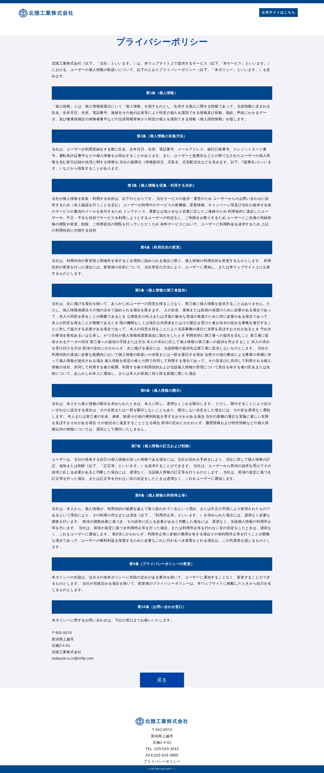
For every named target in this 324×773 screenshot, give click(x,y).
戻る (162, 680)
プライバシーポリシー (162, 761)
